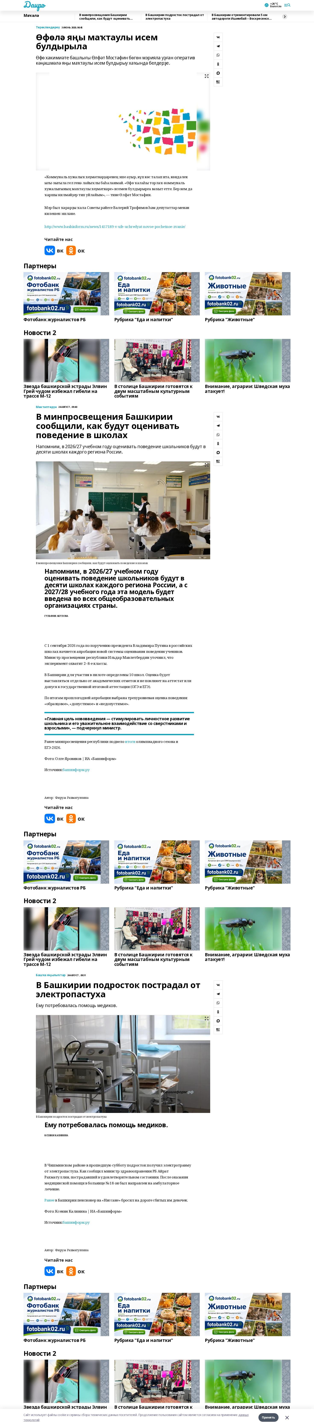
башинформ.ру (76, 769)
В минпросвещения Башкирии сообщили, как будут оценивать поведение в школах (104, 16)
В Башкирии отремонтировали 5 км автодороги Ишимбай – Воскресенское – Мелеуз (242, 16)
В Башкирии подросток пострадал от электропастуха (174, 16)
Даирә (34, 4)
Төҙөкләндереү (48, 27)
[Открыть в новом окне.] (54, 250)
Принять (268, 1417)
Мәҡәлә (31, 15)
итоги (130, 741)
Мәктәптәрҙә (46, 407)
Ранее (49, 1200)
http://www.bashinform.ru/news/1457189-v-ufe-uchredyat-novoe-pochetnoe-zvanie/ (114, 226)
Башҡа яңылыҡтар (51, 975)
